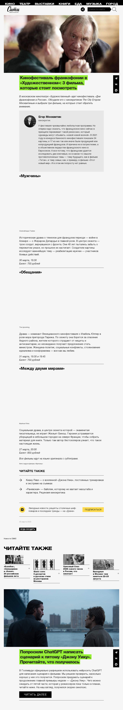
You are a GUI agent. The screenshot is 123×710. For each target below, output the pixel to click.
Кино (10, 3)
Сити (13, 9)
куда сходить (27, 529)
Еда (78, 3)
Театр (24, 3)
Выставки (44, 3)
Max (116, 90)
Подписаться (93, 509)
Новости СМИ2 (10, 539)
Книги (64, 3)
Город (112, 3)
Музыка (94, 3)
